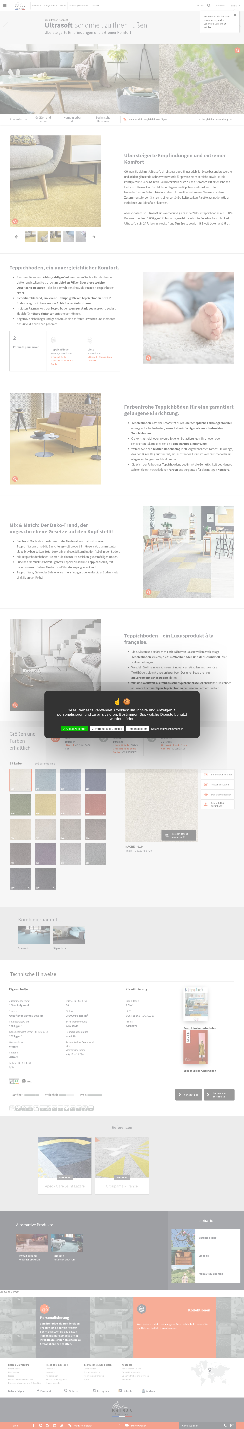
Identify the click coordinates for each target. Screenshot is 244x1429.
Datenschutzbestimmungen (167, 728)
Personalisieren (138, 728)
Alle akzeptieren (75, 728)
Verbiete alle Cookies (108, 728)
